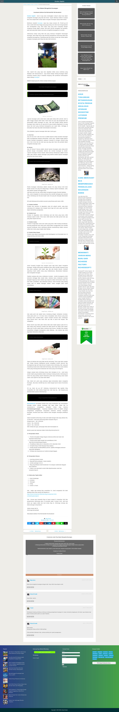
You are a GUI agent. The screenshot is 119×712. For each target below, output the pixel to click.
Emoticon (59, 574)
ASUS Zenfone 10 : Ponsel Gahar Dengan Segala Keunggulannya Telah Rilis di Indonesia (17, 691)
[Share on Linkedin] (49, 523)
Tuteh (31, 608)
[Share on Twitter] (37, 523)
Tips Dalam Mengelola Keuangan (47, 8)
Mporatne (32, 580)
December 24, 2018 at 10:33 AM (86, 593)
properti (106, 655)
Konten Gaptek (59, 1)
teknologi (95, 657)
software (111, 655)
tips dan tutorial (108, 657)
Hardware (95, 653)
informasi (36, 4)
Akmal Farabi (33, 594)
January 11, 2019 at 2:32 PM (87, 607)
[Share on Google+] (41, 523)
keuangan (40, 23)
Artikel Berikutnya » (60, 531)
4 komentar (51, 520)
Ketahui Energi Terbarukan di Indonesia (17, 678)
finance (32, 4)
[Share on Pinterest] (53, 523)
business (105, 651)
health (100, 653)
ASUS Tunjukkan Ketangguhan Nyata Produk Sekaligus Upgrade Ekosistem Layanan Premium (85, 106)
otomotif (101, 655)
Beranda (25, 4)
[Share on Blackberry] (66, 523)
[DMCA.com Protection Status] (86, 85)
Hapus (32, 587)
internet (110, 653)
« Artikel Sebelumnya (35, 531)
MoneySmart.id (31, 403)
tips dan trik (101, 657)
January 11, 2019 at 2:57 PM (87, 623)
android (94, 651)
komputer (95, 655)
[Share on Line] (62, 523)
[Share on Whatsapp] (58, 523)
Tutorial (94, 659)
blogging (28, 4)
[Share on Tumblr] (45, 523)
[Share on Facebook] (33, 523)
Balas (28, 587)
